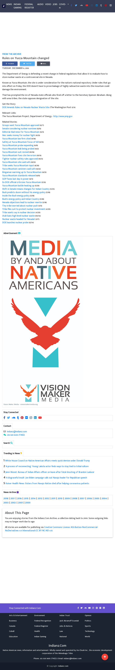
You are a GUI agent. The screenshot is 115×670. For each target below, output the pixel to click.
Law (61, 631)
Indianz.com (63, 666)
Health (37, 631)
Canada (12, 626)
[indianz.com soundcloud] (81, 5)
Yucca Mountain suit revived (15, 152)
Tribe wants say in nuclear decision (18, 212)
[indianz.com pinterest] (106, 5)
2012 (46, 498)
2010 (60, 498)
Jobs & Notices (66, 626)
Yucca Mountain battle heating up (18, 186)
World (87, 636)
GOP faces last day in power (15, 179)
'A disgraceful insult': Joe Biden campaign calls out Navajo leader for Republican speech (46, 478)
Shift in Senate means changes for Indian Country (25, 189)
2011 (53, 498)
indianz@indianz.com (17, 432)
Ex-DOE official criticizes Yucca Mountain (21, 182)
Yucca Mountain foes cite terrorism (19, 155)
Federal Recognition (42, 620)
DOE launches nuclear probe (15, 222)
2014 (33, 498)
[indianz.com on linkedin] (35, 418)
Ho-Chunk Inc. (82, 650)
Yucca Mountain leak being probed (18, 149)
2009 (67, 498)
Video (48, 4)
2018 (6, 498)
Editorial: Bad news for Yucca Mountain (21, 132)
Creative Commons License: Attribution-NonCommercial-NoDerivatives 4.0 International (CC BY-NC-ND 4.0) (51, 528)
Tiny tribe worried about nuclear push (20, 206)
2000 (27, 502)
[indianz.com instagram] (92, 5)
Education (13, 636)
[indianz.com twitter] (76, 5)
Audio (40, 4)
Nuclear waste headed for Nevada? (18, 219)
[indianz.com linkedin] (97, 5)
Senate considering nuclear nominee (19, 129)
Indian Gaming (18, 6)
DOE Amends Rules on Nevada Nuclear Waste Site (26, 107)
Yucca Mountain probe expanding (18, 145)
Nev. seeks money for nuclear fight (18, 135)
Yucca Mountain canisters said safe (19, 169)
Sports (88, 626)
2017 (12, 498)
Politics (88, 620)
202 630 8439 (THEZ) (16, 435)
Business (13, 620)
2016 (19, 498)
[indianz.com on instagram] (31, 418)
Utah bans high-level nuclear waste (18, 216)
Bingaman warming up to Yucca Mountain (22, 172)
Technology (90, 631)
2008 (74, 498)
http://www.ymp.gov (62, 116)
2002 (13, 502)
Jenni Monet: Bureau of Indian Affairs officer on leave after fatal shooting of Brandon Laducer (49, 472)
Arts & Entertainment (18, 615)
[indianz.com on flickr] (111, 5)
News (9, 4)
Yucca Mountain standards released (19, 175)
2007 (82, 498)
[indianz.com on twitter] (9, 418)
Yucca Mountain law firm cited (16, 139)
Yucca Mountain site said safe (16, 162)
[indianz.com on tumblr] (101, 5)
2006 (89, 498)
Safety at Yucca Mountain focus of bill (20, 142)
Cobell (11, 631)
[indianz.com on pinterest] (22, 418)
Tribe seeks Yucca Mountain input (18, 165)
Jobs (55, 4)
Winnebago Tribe (65, 653)
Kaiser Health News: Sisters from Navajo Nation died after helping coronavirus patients (47, 483)
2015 (26, 498)
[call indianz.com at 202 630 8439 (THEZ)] (5, 435)
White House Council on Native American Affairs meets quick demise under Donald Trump (47, 461)
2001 (20, 502)
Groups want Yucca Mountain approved (21, 125)
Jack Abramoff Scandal (69, 620)
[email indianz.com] (5, 432)
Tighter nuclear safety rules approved (20, 159)
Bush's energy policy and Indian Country (20, 199)
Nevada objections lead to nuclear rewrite (22, 202)
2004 (104, 498)
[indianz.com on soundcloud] (14, 418)
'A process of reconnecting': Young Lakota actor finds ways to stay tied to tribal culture (47, 466)
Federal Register (29, 6)
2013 (40, 498)
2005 (96, 498)
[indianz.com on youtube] (86, 5)
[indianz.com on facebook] (5, 418)
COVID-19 (62, 6)
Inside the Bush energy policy (15, 196)
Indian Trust (65, 615)
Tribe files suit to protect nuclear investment (23, 209)
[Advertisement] (57, 31)
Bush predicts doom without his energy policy (23, 192)
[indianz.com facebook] (71, 5)
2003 (6, 502)
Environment (39, 615)
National (63, 636)
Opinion (88, 615)
